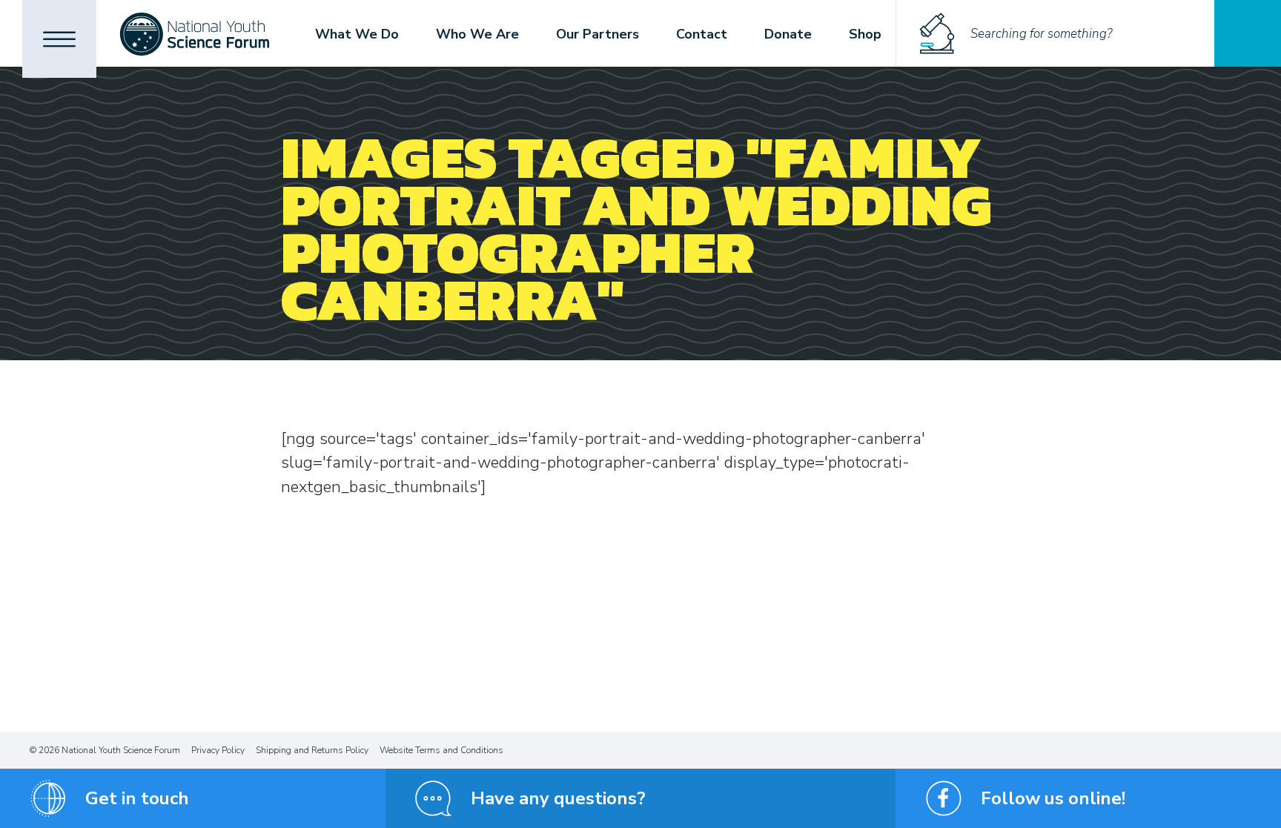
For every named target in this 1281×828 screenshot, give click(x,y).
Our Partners (597, 34)
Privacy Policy (218, 750)
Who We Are (477, 34)
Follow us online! (1053, 798)
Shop (865, 34)
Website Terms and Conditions (441, 750)
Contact (701, 34)
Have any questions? (558, 798)
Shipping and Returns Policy (312, 750)
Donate (788, 34)
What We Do (357, 34)
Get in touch (137, 798)
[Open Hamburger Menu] (59, 39)
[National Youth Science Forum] (195, 33)
